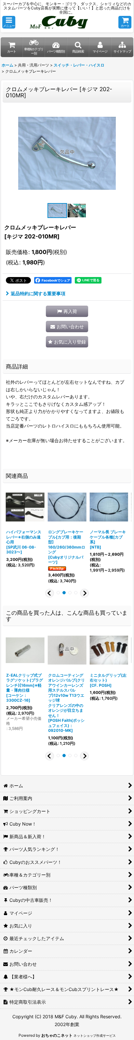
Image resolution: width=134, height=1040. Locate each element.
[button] (8, 22)
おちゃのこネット (57, 1035)
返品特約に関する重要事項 (38, 293)
